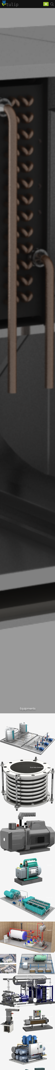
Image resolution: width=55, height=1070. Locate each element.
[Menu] (46, 4)
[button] (27, 738)
